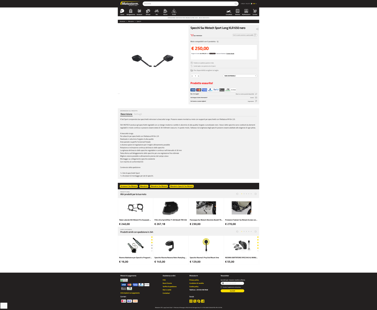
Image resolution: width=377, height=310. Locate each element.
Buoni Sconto (167, 283)
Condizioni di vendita (196, 283)
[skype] (198, 301)
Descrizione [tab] (126, 114)
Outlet (174, 14)
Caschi (122, 14)
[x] (194, 301)
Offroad (148, 14)
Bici (157, 14)
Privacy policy (194, 280)
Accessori (139, 14)
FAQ (164, 280)
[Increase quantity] (198, 76)
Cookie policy (193, 286)
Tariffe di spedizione (170, 286)
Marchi (165, 14)
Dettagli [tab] (138, 114)
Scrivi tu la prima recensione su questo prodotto (243, 35)
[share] (257, 28)
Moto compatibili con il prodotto (203, 41)
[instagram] (191, 301)
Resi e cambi (167, 290)
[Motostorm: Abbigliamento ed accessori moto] (130, 4)
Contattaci (166, 293)
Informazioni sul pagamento (130, 293)
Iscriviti (232, 291)
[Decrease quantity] (192, 76)
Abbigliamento (131, 14)
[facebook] (202, 301)
